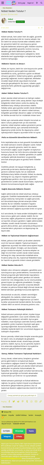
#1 (42, 28)
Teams (31, 431)
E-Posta (19, 436)
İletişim (4, 415)
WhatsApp (19, 431)
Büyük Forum (6, 424)
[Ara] (41, 3)
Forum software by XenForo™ (19, 422)
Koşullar (11, 415)
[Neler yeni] (37, 3)
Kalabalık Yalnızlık (19, 424)
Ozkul (5, 14)
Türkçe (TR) (7, 412)
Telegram (7, 436)
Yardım (30, 415)
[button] (2, 3)
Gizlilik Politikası (21, 415)
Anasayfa (38, 415)
